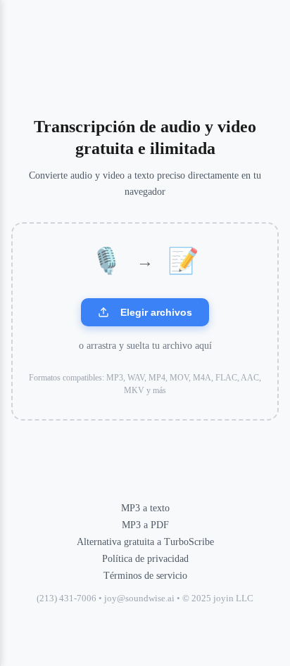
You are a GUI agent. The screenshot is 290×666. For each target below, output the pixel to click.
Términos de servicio (145, 575)
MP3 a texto (145, 508)
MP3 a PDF (145, 525)
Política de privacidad (145, 558)
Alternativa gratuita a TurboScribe (145, 542)
